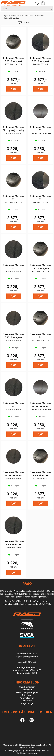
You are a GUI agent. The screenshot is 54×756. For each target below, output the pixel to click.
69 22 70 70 (31, 653)
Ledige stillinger (27, 703)
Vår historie (27, 700)
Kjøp (14, 88)
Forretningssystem (13, 750)
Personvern (27, 689)
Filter (27, 22)
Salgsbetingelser (27, 687)
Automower (27, 695)
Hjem (6, 15)
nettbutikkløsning (33, 750)
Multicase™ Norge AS (27, 753)
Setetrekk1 (39, 15)
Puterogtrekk (27, 15)
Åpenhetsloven (27, 698)
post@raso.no (30, 656)
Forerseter (15, 15)
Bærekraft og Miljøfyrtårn (27, 692)
